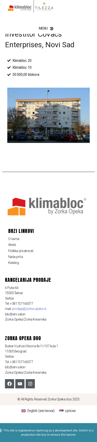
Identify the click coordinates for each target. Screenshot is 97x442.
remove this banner (62, 434)
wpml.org (42, 430)
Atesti (12, 245)
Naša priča (15, 257)
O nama (13, 239)
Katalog (13, 263)
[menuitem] (38, 411)
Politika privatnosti (20, 251)
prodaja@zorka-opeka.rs (29, 309)
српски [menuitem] (70, 410)
